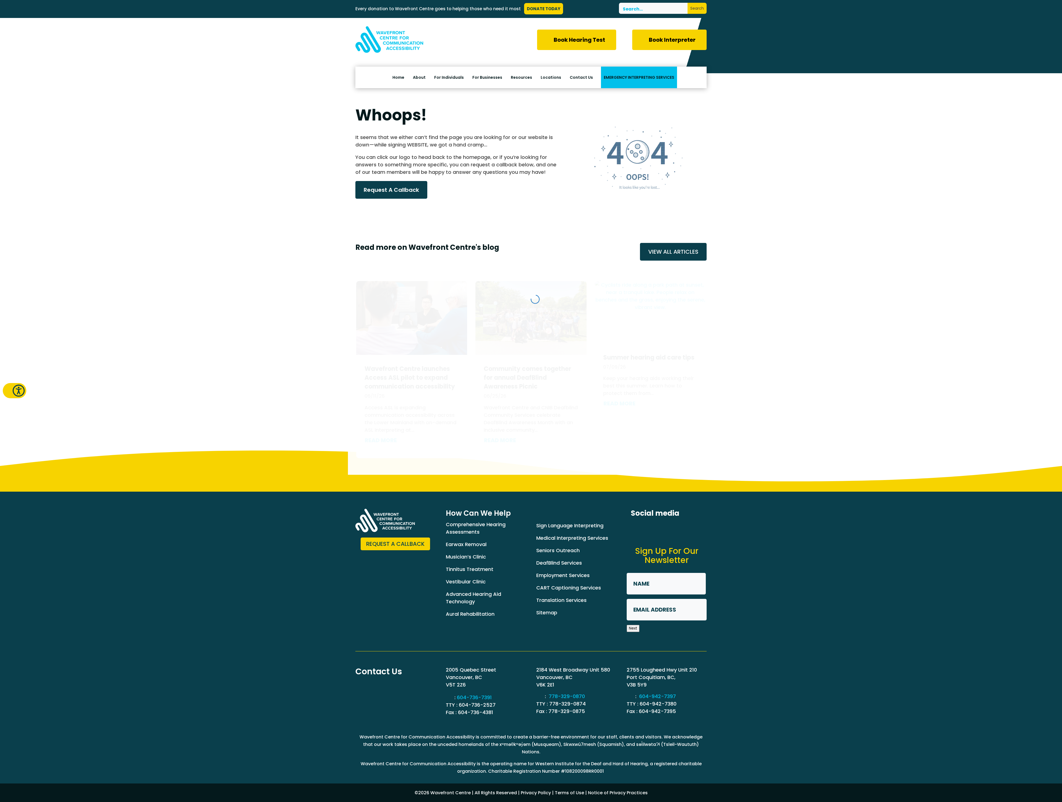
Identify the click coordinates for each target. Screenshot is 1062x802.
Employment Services (563, 575)
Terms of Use (569, 793)
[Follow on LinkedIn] (656, 530)
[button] (14, 390)
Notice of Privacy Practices (618, 793)
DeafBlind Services (559, 562)
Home (398, 77)
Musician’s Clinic (466, 556)
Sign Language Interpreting (569, 525)
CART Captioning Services (568, 587)
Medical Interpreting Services (572, 537)
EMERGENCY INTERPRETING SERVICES (639, 77)
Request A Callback (391, 190)
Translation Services (561, 600)
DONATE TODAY (543, 9)
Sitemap (546, 612)
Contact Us (581, 77)
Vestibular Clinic (466, 581)
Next (633, 628)
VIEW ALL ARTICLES (673, 252)
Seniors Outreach (558, 550)
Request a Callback (395, 544)
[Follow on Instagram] (677, 530)
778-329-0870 (567, 696)
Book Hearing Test (579, 40)
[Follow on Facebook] (636, 530)
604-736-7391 (474, 697)
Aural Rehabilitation (470, 613)
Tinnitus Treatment (469, 569)
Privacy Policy (536, 793)
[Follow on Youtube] (697, 530)
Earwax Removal (466, 544)
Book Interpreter (672, 40)
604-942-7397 (657, 696)
